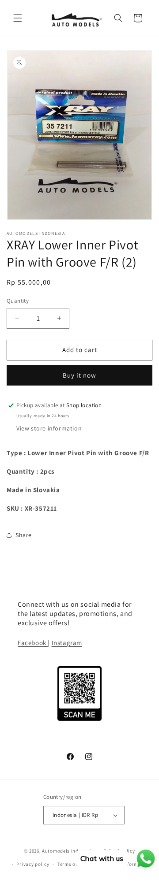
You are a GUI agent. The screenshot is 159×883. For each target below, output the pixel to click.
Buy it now (79, 375)
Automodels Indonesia (68, 851)
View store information (49, 428)
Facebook (33, 642)
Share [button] (23, 535)
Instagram (67, 642)
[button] (17, 18)
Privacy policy (32, 864)
